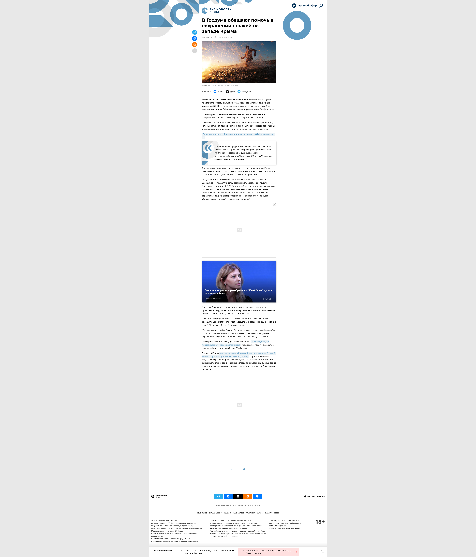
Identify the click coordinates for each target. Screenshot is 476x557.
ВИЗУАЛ (257, 505)
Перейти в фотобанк (231, 85)
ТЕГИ (276, 513)
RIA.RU (268, 513)
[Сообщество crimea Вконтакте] (228, 496)
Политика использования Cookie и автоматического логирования (174, 535)
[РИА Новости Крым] (216, 10)
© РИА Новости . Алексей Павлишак (213, 85)
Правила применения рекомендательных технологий (174, 541)
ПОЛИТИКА (220, 505)
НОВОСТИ (202, 513)
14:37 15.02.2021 (207, 37)
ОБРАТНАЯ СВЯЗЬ (254, 513)
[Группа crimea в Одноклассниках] (247, 496)
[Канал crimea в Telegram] (218, 496)
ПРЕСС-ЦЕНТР (215, 513)
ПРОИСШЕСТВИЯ (245, 505)
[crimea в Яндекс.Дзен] (238, 496)
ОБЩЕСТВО (231, 505)
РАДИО (227, 513)
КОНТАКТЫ (238, 513)
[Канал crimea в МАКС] (257, 496)
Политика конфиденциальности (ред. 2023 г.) (170, 539)
